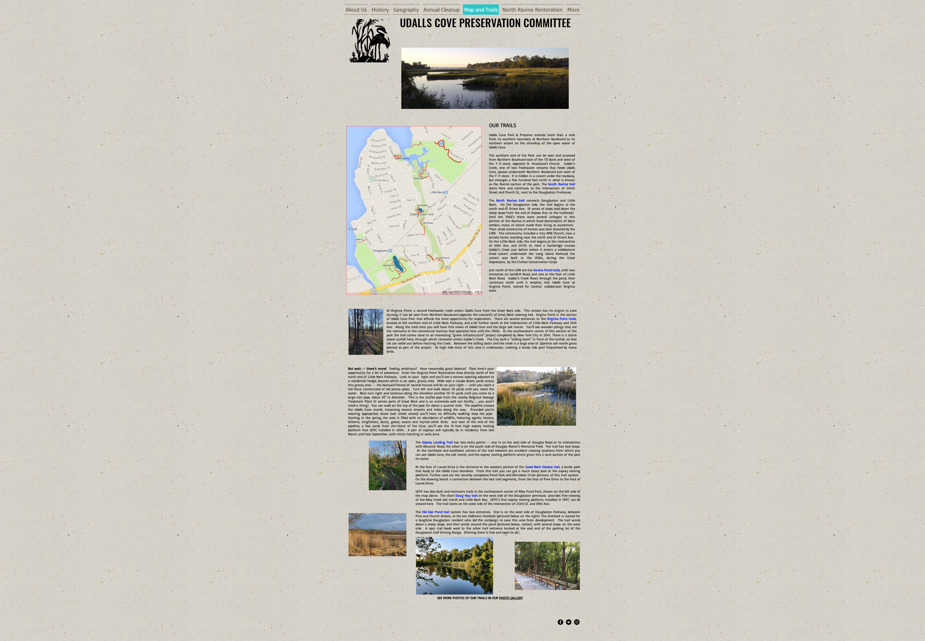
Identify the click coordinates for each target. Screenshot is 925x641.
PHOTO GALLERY (511, 598)
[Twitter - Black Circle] (568, 622)
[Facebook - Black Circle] (560, 622)
